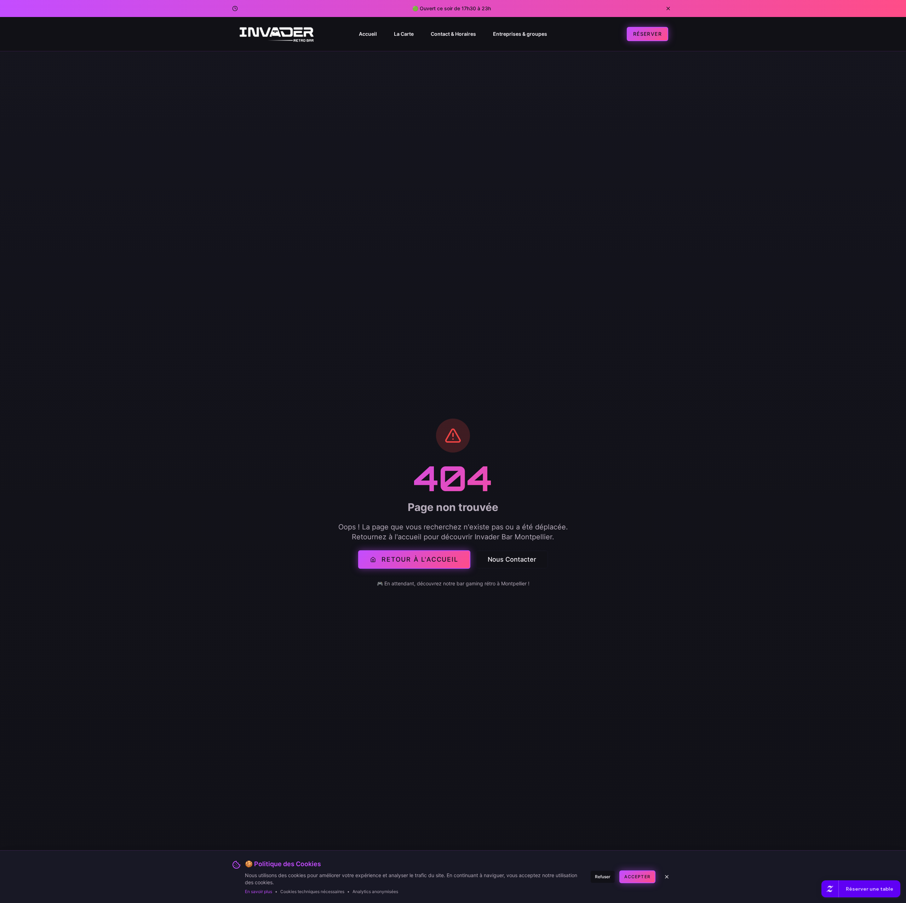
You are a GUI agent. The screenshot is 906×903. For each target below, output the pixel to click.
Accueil (368, 34)
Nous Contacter (512, 559)
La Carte (404, 34)
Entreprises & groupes (520, 34)
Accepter (637, 876)
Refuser (602, 876)
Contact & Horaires (453, 34)
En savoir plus (258, 891)
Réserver (647, 34)
